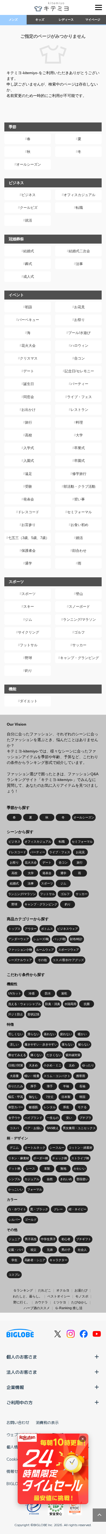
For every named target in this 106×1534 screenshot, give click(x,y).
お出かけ (28, 410)
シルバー (14, 1219)
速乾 (64, 993)
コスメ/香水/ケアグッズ (68, 960)
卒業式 (79, 448)
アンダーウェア (18, 939)
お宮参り (28, 525)
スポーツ (28, 594)
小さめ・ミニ (52, 1065)
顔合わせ (79, 551)
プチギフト (83, 1239)
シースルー (56, 1147)
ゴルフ (79, 632)
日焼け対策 (15, 1065)
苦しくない (15, 1034)
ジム (28, 620)
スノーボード (79, 606)
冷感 (32, 993)
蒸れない (50, 1034)
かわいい (80, 1168)
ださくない (53, 1055)
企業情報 (15, 1387)
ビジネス (28, 195)
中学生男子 (48, 1239)
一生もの (53, 1117)
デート (28, 371)
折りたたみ (15, 1086)
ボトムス (47, 928)
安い (69, 1117)
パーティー (79, 384)
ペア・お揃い (33, 1128)
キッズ (39, 19)
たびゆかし (79, 1302)
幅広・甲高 (15, 1096)
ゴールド (31, 1219)
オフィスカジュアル (79, 195)
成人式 (28, 277)
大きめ (33, 1065)
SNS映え (53, 1128)
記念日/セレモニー (79, 371)
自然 (50, 1179)
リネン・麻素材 (18, 1158)
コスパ (14, 1128)
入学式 (28, 448)
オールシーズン (28, 164)
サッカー (79, 645)
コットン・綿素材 (80, 1147)
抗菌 (87, 1004)
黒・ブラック (39, 1209)
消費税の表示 (47, 1422)
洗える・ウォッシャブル (24, 1004)
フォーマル (34, 1189)
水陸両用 (70, 1004)
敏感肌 (33, 1107)
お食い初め (79, 525)
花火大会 (28, 346)
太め (72, 1065)
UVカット (14, 993)
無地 (63, 1168)
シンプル (14, 1179)
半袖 (66, 1086)
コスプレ (14, 1274)
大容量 (14, 1076)
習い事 (79, 499)
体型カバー (15, 1107)
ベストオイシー (58, 1296)
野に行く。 (21, 1302)
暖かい (82, 1034)
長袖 (82, 1086)
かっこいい (15, 1189)
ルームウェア (45, 949)
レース (30, 1168)
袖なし (33, 1096)
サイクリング (28, 632)
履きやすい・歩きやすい (40, 1044)
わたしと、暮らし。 (27, 1296)
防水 (48, 993)
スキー (28, 606)
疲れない (66, 1034)
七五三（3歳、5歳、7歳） (28, 538)
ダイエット (29, 701)
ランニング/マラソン (79, 620)
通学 (28, 563)
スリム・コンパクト (56, 1076)
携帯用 (80, 1076)
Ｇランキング (23, 1290)
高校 (28, 435)
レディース (66, 19)
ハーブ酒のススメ (37, 1308)
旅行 (28, 422)
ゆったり (88, 1065)
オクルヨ (62, 1290)
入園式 (28, 461)
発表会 (28, 499)
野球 (28, 658)
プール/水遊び (79, 333)
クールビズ (29, 208)
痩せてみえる (17, 1055)
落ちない (68, 1044)
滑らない (33, 1034)
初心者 (65, 1239)
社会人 (82, 1249)
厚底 (66, 1107)
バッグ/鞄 (59, 939)
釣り (28, 671)
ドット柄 (14, 1168)
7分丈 (50, 1096)
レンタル (50, 1107)
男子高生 (31, 1239)
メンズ (13, 19)
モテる (82, 1107)
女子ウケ (14, 1117)
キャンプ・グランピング (79, 658)
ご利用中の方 (20, 1402)
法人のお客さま (22, 1372)
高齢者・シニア (34, 1260)
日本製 (65, 1096)
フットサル (29, 645)
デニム (14, 1147)
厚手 (33, 1086)
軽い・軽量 (31, 1076)
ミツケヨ (59, 1302)
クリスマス (29, 358)
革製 (47, 1168)
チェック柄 (59, 1158)
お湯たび (81, 1290)
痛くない (36, 1055)
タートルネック (34, 1147)
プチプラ (85, 1117)
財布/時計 (76, 939)
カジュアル (31, 1179)
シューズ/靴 (41, 939)
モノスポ (81, 1296)
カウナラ (41, 1302)
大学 (79, 435)
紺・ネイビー (77, 1209)
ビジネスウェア (67, 928)
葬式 (28, 264)
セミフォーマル (79, 512)
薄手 (50, 1086)
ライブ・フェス (79, 397)
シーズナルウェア (20, 960)
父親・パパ (15, 1249)
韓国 (82, 1096)
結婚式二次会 (79, 251)
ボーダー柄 (40, 1158)
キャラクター (58, 1260)
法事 (79, 264)
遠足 (28, 474)
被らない (84, 1044)
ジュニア (14, 1239)
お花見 (79, 307)
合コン (79, 358)
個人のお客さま (22, 1356)
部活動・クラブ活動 (79, 486)
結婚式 (28, 251)
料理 (79, 422)
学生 (14, 1260)
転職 (79, 208)
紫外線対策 (73, 1055)
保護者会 (28, 551)
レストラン (79, 410)
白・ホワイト (17, 1209)
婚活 (79, 538)
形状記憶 (33, 1014)
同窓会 (28, 397)
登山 (79, 594)
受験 (28, 486)
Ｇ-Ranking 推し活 (68, 1308)
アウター (31, 928)
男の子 (65, 1249)
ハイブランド (33, 1117)
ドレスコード (28, 512)
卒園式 (79, 461)
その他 (42, 960)
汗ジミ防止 (15, 1014)
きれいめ (66, 1179)
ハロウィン (79, 346)
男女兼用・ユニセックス (79, 1128)
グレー (58, 1209)
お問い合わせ (18, 1422)
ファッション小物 (20, 949)
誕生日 (28, 384)
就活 (28, 220)
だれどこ (44, 1290)
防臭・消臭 (52, 1004)
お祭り (79, 320)
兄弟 (50, 1249)
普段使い (82, 1179)
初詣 (28, 307)
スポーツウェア (68, 949)
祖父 (33, 1249)
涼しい (14, 1044)
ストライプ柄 (80, 1158)
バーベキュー (28, 320)
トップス (14, 928)
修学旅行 (79, 474)
